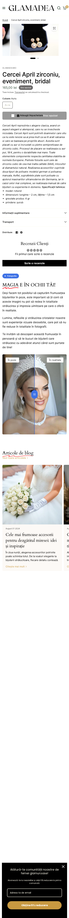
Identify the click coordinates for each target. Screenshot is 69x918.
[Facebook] (17, 232)
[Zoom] (54, 28)
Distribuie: (7, 232)
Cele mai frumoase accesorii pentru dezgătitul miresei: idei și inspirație (31, 540)
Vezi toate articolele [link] (14, 458)
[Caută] (59, 8)
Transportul (20, 92)
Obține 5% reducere (34, 905)
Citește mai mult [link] (15, 566)
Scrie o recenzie (34, 263)
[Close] (63, 866)
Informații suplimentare (16, 212)
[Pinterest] (21, 232)
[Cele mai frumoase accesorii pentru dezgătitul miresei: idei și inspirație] (32, 494)
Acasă (5, 20)
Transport (8, 221)
